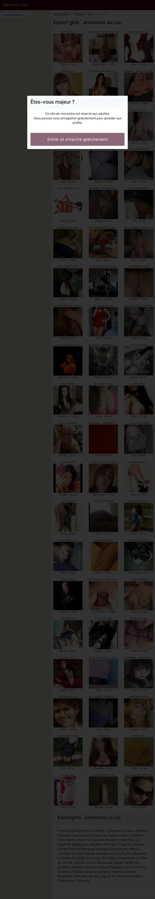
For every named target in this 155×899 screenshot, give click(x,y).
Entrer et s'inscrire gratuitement (77, 139)
